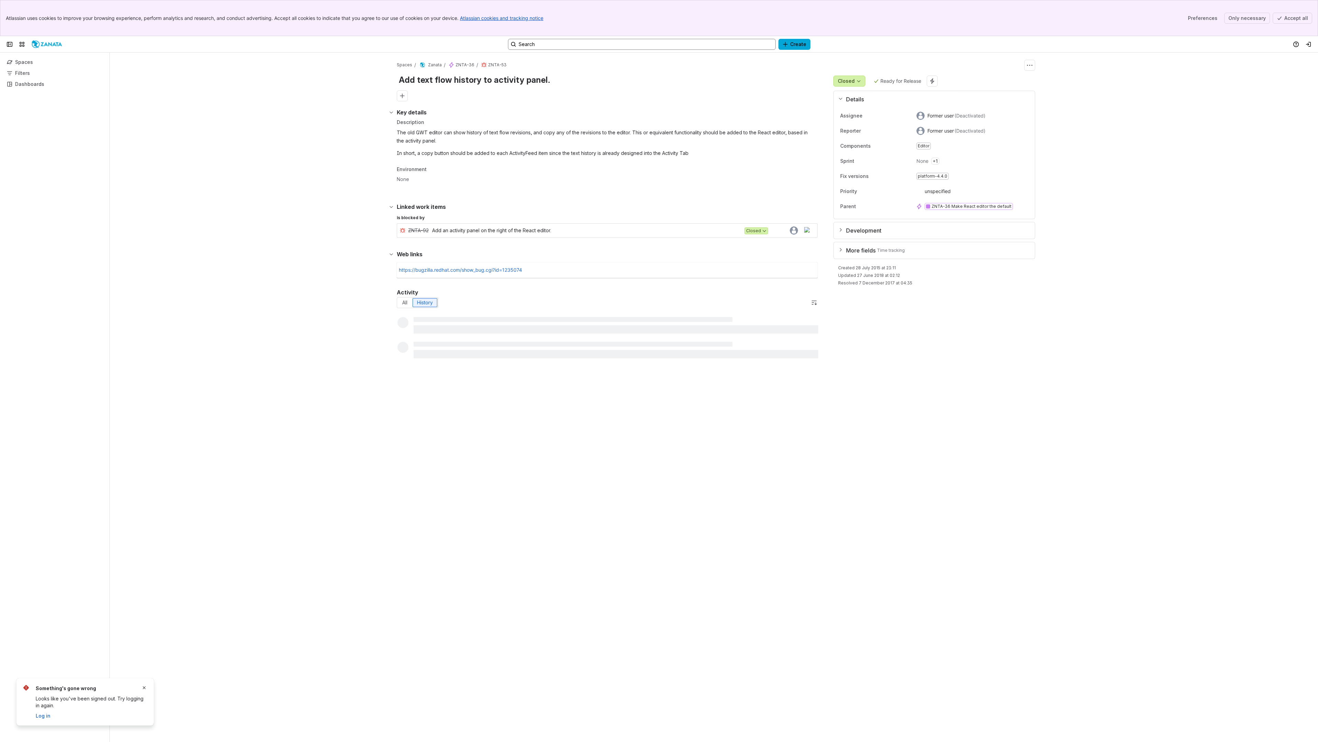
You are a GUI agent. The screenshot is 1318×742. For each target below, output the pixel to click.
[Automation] (932, 81)
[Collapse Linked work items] (391, 207)
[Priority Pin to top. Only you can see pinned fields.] (862, 191)
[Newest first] (814, 303)
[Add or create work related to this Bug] (402, 95)
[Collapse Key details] (391, 112)
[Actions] (1029, 65)
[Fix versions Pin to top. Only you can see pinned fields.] (874, 176)
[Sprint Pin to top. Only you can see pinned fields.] (869, 161)
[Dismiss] (144, 688)
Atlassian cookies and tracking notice (501, 18)
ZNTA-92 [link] (418, 230)
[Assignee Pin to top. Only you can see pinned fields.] (868, 116)
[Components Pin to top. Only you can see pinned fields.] (876, 146)
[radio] (405, 302)
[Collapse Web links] (391, 254)
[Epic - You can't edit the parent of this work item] (451, 65)
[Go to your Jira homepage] (46, 44)
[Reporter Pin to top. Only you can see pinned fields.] (866, 131)
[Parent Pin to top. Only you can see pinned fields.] (871, 206)
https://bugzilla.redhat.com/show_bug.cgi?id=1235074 (460, 270)
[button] (931, 99)
